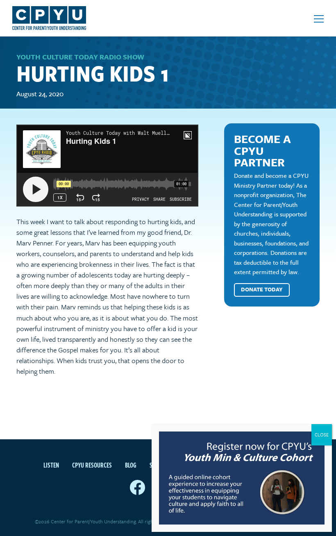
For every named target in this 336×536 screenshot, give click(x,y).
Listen (51, 465)
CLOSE (322, 434)
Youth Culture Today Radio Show (80, 57)
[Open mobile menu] (319, 19)
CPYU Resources (92, 465)
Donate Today (262, 289)
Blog (130, 465)
